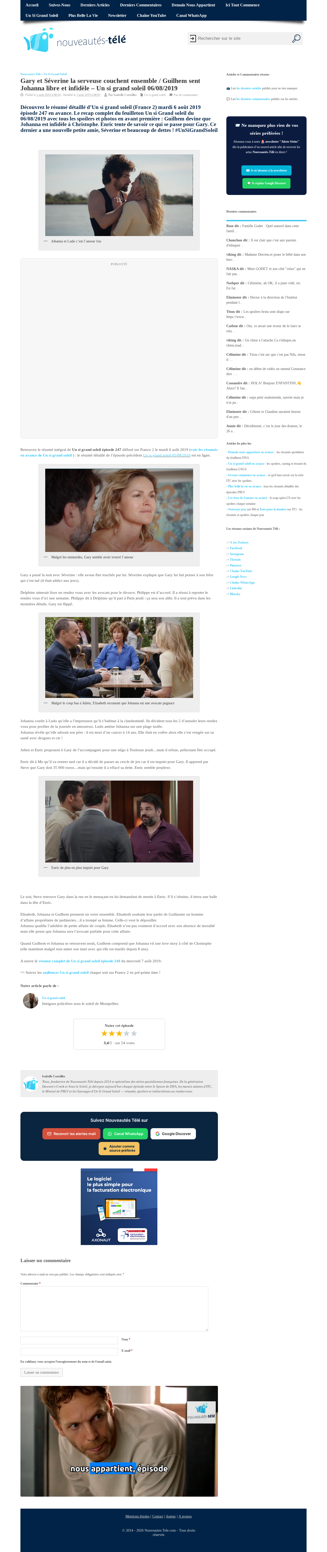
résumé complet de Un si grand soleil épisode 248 (79, 961)
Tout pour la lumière (273, 509)
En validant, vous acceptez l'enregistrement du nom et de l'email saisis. (66, 1361)
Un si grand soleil (42, 15)
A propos (185, 1516)
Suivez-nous (59, 5)
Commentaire (30, 1283)
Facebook (236, 548)
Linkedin (236, 588)
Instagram (237, 554)
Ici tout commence (243, 5)
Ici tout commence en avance (246, 475)
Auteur (171, 1516)
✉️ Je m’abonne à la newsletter (266, 170)
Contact (157, 1516)
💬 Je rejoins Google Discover (266, 183)
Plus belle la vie (83, 15)
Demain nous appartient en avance (251, 452)
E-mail (127, 1350)
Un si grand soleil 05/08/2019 (167, 455)
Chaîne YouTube (151, 15)
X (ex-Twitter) (239, 542)
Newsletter (117, 15)
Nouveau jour (237, 509)
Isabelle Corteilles (125, 95)
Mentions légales (137, 1516)
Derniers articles (95, 5)
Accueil (32, 5)
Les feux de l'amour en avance (247, 498)
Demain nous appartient (193, 5)
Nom (126, 1339)
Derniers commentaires (140, 5)
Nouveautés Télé (30, 74)
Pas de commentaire (186, 95)
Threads (235, 560)
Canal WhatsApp (191, 15)
